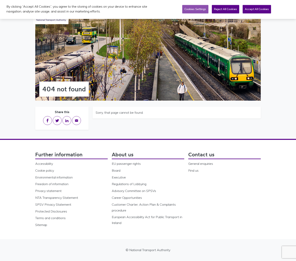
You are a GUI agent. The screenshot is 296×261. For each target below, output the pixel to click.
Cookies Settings (195, 9)
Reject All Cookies (225, 9)
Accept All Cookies (257, 9)
